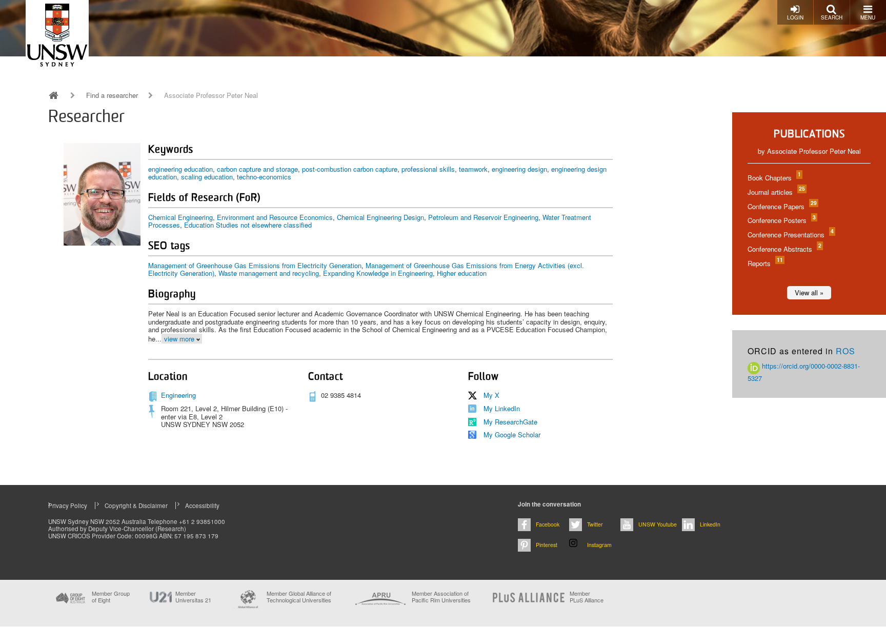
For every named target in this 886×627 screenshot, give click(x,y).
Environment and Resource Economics (275, 217)
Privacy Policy (67, 505)
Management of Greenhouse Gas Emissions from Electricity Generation (254, 265)
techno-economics (264, 176)
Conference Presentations (790, 234)
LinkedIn (710, 524)
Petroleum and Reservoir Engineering (483, 217)
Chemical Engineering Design (380, 217)
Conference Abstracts (784, 249)
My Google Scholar (512, 434)
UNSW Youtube (657, 524)
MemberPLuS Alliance (586, 596)
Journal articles (776, 192)
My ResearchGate (510, 422)
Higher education (462, 273)
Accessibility (202, 505)
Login (795, 17)
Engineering (178, 395)
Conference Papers (782, 206)
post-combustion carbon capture (349, 169)
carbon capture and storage (257, 169)
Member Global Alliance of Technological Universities (299, 597)
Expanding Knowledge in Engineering (378, 273)
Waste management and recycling (268, 273)
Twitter (595, 524)
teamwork (473, 169)
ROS (845, 351)
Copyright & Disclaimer (136, 505)
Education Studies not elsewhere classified (248, 225)
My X (491, 395)
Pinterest (546, 545)
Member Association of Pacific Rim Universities (441, 597)
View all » (809, 292)
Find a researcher (112, 95)
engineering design (519, 169)
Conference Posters (781, 220)
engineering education (180, 169)
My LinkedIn (502, 408)
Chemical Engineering (180, 217)
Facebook (547, 524)
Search (831, 17)
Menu (867, 17)
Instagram (599, 545)
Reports (765, 263)
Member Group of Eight (111, 596)
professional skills (428, 169)
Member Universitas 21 (193, 596)
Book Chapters (774, 178)
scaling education (207, 176)
